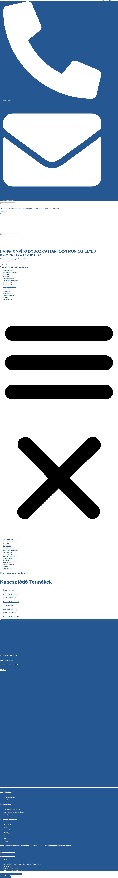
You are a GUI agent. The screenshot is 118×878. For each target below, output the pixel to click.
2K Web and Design (35, 864)
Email (1, 850)
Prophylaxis (6, 291)
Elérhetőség (57, 208)
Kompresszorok (7, 283)
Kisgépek (5, 297)
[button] (59, 214)
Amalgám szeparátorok (9, 287)
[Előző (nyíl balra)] (2, 876)
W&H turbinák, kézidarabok (10, 280)
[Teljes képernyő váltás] (8, 874)
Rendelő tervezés (16, 208)
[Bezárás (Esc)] (19, 874)
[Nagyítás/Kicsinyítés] (2, 874)
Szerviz (38, 208)
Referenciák (44, 208)
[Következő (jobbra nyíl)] (8, 876)
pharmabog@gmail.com (6, 660)
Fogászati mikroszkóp (9, 295)
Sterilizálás (6, 274)
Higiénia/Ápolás (7, 289)
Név (1, 854)
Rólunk (8, 208)
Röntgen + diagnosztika (10, 272)
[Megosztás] (13, 874)
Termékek (3, 208)
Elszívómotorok (7, 285)
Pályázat (51, 208)
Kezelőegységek (8, 270)
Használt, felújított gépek (29, 208)
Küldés (5, 859)
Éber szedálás (7, 293)
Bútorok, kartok (7, 299)
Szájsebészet (7, 276)
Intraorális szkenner (8, 278)
